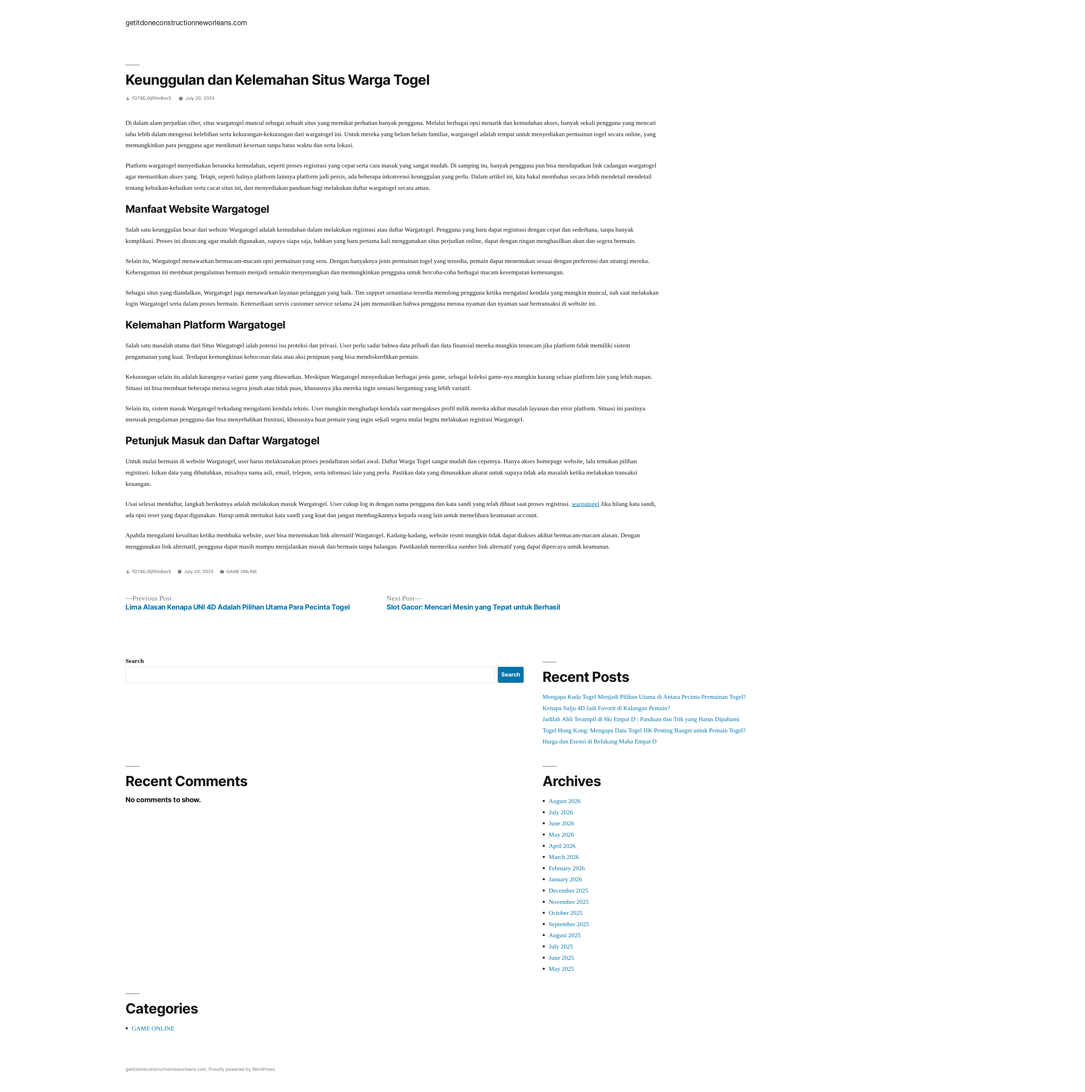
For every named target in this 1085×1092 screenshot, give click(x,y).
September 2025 (569, 924)
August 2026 (565, 801)
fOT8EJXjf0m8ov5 (151, 98)
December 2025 (568, 891)
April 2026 (562, 846)
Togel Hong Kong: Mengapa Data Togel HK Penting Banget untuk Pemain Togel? (644, 730)
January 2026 (565, 879)
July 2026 (561, 812)
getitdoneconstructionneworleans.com (186, 22)
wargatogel (585, 504)
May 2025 (561, 969)
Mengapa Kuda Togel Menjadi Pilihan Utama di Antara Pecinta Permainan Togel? (644, 697)
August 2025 (565, 935)
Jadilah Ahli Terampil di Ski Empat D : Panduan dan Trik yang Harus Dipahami (640, 719)
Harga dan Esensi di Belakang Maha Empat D (599, 741)
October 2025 (566, 913)
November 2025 (569, 902)
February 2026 (567, 868)
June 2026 (561, 823)
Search (134, 661)
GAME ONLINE (241, 571)
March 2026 (564, 857)
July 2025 (561, 946)
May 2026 (561, 835)
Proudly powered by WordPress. (242, 1069)
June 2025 (561, 958)
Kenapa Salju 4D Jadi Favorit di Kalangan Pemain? (606, 708)
